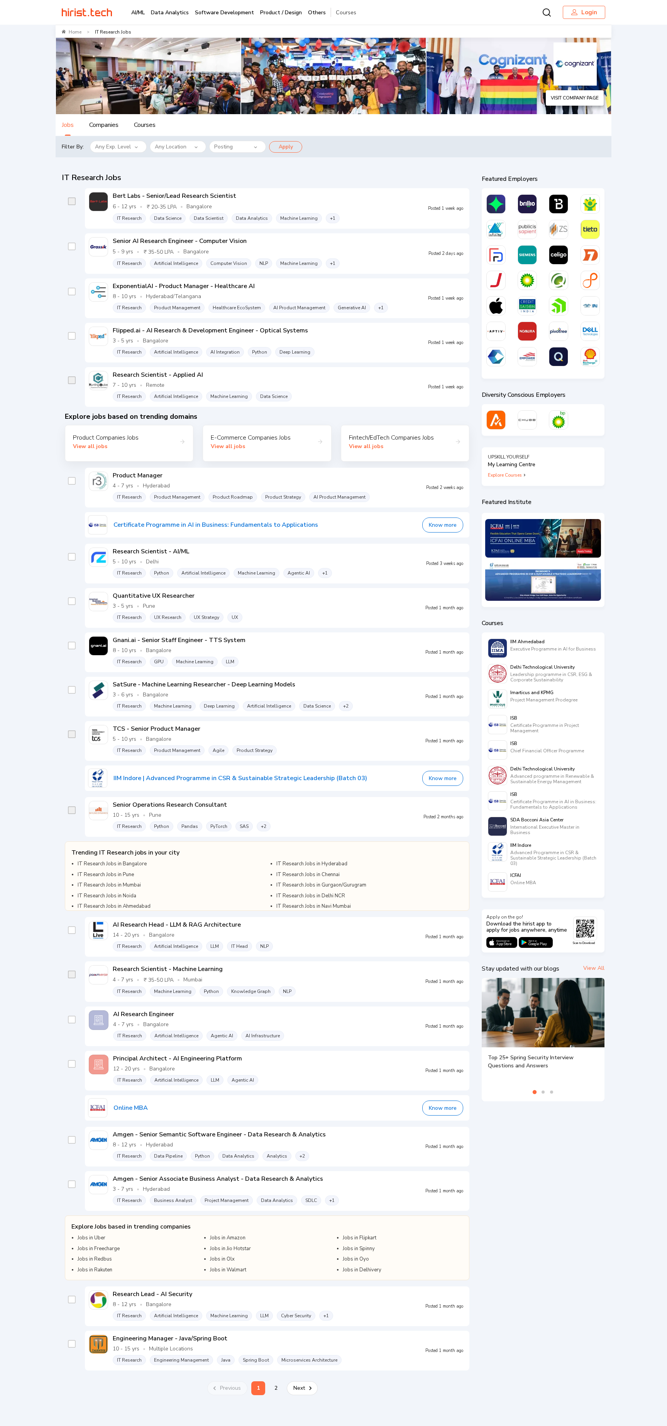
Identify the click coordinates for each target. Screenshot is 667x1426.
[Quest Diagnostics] (558, 280)
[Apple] (496, 305)
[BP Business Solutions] (558, 420)
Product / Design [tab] (281, 12)
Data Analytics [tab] (170, 12)
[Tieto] (590, 229)
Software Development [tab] (224, 12)
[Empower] (527, 356)
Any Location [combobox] (170, 146)
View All (593, 968)
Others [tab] (317, 12)
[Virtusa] (496, 204)
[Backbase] (558, 204)
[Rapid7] (590, 255)
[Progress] (558, 305)
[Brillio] (527, 204)
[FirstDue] (496, 255)
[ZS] (558, 229)
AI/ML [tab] (138, 12)
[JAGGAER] (496, 280)
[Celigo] (558, 255)
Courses (346, 12)
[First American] (590, 305)
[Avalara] (496, 420)
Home (75, 32)
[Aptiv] (496, 331)
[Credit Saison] (527, 305)
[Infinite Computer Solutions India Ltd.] (496, 229)
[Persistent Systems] (590, 280)
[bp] (527, 280)
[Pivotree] (558, 331)
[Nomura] (527, 331)
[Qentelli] (558, 356)
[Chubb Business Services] (527, 420)
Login (589, 12)
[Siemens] (527, 255)
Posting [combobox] (223, 146)
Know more (443, 525)
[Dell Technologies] (590, 331)
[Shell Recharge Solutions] (590, 356)
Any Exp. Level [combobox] (113, 146)
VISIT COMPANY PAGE (575, 98)
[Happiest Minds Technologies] (590, 204)
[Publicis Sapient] (527, 229)
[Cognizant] (496, 356)
